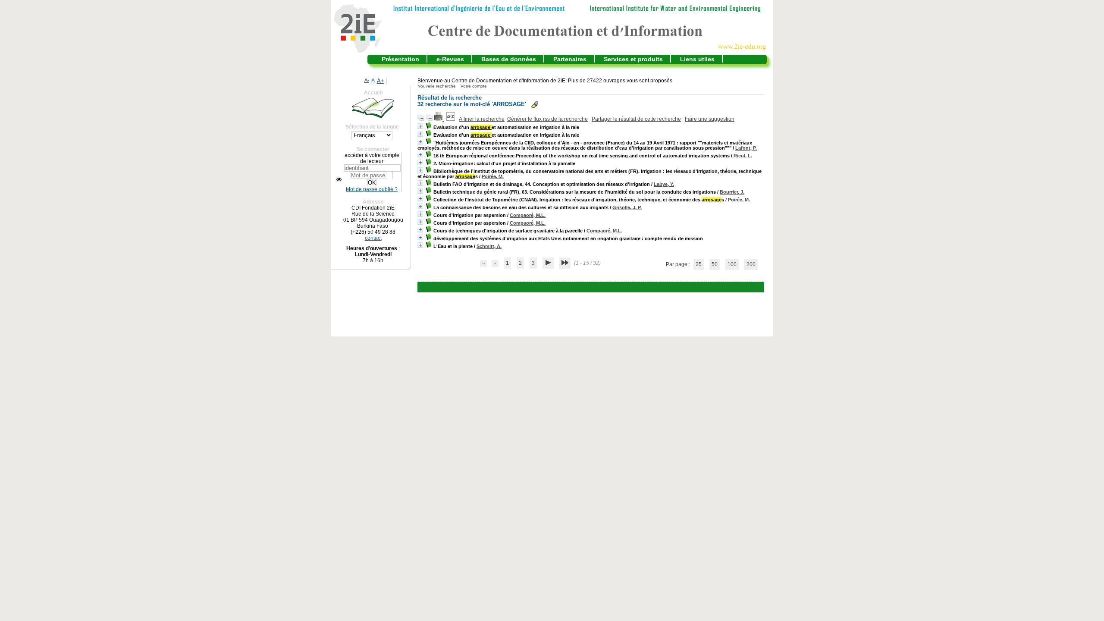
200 (751, 264)
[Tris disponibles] (451, 119)
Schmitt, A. (489, 246)
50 (715, 264)
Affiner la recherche (482, 119)
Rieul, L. (743, 155)
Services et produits (633, 59)
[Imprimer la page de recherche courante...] (439, 119)
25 (699, 264)
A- (366, 80)
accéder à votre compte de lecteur (372, 158)
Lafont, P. (746, 148)
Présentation (400, 59)
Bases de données (508, 59)
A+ (380, 81)
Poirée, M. (493, 176)
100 (732, 264)
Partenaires (569, 59)
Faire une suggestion (709, 119)
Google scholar (578, 287)
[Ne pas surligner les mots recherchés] (534, 104)
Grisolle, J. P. (627, 207)
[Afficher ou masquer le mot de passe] (339, 179)
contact (373, 238)
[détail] (420, 126)
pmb (612, 287)
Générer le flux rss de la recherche (547, 119)
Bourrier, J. (732, 191)
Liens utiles (697, 59)
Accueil (373, 93)
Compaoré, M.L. (528, 215)
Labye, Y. (664, 184)
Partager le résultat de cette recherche (636, 119)
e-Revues (450, 59)
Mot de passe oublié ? (372, 189)
